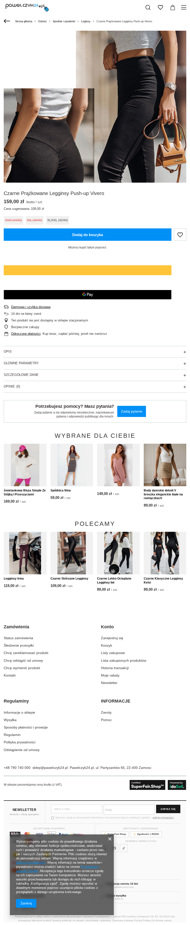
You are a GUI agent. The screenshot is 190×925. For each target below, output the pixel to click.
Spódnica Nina (60, 490)
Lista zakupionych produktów (123, 660)
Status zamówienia (18, 638)
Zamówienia (16, 626)
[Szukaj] (148, 7)
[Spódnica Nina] (71, 465)
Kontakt (10, 675)
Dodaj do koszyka (87, 235)
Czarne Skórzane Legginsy (69, 578)
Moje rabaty (110, 675)
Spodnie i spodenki (64, 21)
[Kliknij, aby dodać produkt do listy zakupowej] (180, 234)
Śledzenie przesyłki (19, 645)
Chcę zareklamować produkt (26, 653)
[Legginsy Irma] (25, 553)
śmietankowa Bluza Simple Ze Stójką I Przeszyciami (25, 492)
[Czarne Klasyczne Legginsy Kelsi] (165, 553)
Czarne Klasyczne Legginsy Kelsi (163, 580)
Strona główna (23, 21)
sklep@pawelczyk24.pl (50, 768)
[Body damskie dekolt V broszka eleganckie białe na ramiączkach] (165, 465)
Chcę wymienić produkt (22, 668)
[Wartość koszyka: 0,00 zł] (172, 7)
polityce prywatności (30, 862)
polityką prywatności (163, 817)
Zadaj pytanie (131, 411)
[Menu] (184, 7)
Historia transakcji (115, 668)
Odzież (42, 21)
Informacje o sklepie (19, 712)
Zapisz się (168, 809)
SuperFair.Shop (116, 834)
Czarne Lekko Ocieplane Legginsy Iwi (114, 580)
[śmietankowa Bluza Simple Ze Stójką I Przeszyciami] (25, 465)
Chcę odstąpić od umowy (23, 660)
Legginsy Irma (14, 578)
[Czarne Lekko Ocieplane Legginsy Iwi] (118, 553)
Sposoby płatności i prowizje (26, 727)
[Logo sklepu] (27, 7)
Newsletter (109, 683)
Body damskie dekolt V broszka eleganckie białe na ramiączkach (163, 494)
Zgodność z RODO (148, 834)
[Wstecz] (7, 21)
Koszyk (106, 645)
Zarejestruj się (112, 638)
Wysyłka (10, 720)
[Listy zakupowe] (160, 7)
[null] (118, 465)
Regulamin (12, 735)
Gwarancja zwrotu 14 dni (122, 883)
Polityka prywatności (19, 742)
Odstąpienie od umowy (22, 750)
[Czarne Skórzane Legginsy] (71, 553)
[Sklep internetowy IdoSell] (158, 785)
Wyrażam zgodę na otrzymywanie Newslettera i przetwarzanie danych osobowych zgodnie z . (115, 817)
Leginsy (86, 21)
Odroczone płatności (26, 334)
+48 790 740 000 (17, 768)
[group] (95, 168)
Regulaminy (16, 701)
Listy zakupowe (113, 653)
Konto (107, 626)
